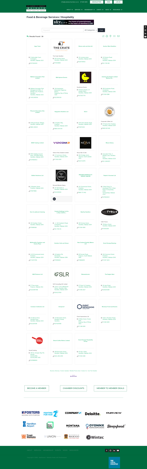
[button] (28, 36)
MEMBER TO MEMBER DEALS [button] (110, 388)
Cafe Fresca (104, 221)
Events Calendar (65, 370)
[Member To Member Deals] (54, 200)
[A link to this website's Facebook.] (145, 27)
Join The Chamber (92, 370)
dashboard (42, 458)
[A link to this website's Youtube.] (145, 36)
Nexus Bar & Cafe (82, 152)
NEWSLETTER (96, 2)
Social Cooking (33, 350)
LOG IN (118, 2)
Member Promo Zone (75, 370)
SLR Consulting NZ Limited (60, 284)
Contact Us (84, 370)
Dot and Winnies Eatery (59, 185)
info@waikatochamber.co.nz (70, 2)
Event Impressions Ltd (83, 316)
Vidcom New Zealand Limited (61, 152)
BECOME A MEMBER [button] (36, 388)
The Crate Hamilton (58, 56)
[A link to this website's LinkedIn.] (145, 33)
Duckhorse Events (82, 87)
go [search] (102, 30)
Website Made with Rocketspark (57, 458)
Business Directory (54, 370)
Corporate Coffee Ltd (106, 121)
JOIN (108, 2)
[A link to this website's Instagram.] (145, 30)
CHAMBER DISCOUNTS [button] (73, 388)
